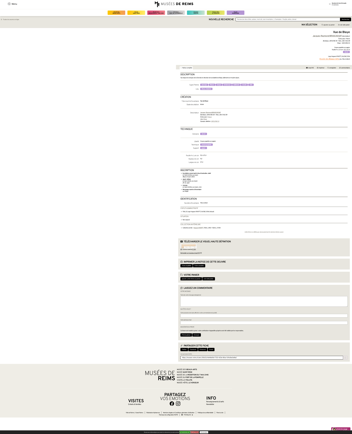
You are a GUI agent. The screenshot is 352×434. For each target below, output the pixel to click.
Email (211, 350)
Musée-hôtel (215, 12)
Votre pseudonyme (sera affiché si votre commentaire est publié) (198, 313)
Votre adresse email (185, 320)
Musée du (176, 12)
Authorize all (185, 432)
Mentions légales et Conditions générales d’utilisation (178, 413)
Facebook (193, 350)
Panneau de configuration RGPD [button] (168, 415)
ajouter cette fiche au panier (191, 279)
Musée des (116, 12)
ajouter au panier (329, 25)
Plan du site (219, 413)
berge (219, 85)
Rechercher (345, 19)
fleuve (212, 85)
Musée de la (156, 12)
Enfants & (134, 404)
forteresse (227, 85)
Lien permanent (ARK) (186, 354)
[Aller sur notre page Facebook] (172, 403)
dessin (346, 52)
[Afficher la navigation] (9, 4)
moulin (244, 85)
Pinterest (203, 350)
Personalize (204, 432)
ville (251, 85)
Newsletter (210, 404)
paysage (204, 85)
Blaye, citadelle (206, 89)
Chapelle (196, 12)
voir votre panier (345, 25)
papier (204, 148)
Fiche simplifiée (186, 266)
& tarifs (215, 402)
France (210, 117)
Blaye (205, 119)
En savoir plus (335, 5)
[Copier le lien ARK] (345, 357)
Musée (136, 12)
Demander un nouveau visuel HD (190, 253)
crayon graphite (206, 145)
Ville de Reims (130, 413)
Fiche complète (199, 266)
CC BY (194, 249)
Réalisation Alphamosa (153, 413)
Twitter (184, 350)
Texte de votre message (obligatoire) (190, 295)
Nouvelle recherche (221, 19)
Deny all (195, 432)
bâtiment (236, 85)
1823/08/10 (215, 121)
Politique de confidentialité (205, 413)
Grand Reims (139, 413)
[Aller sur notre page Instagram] (178, 403)
